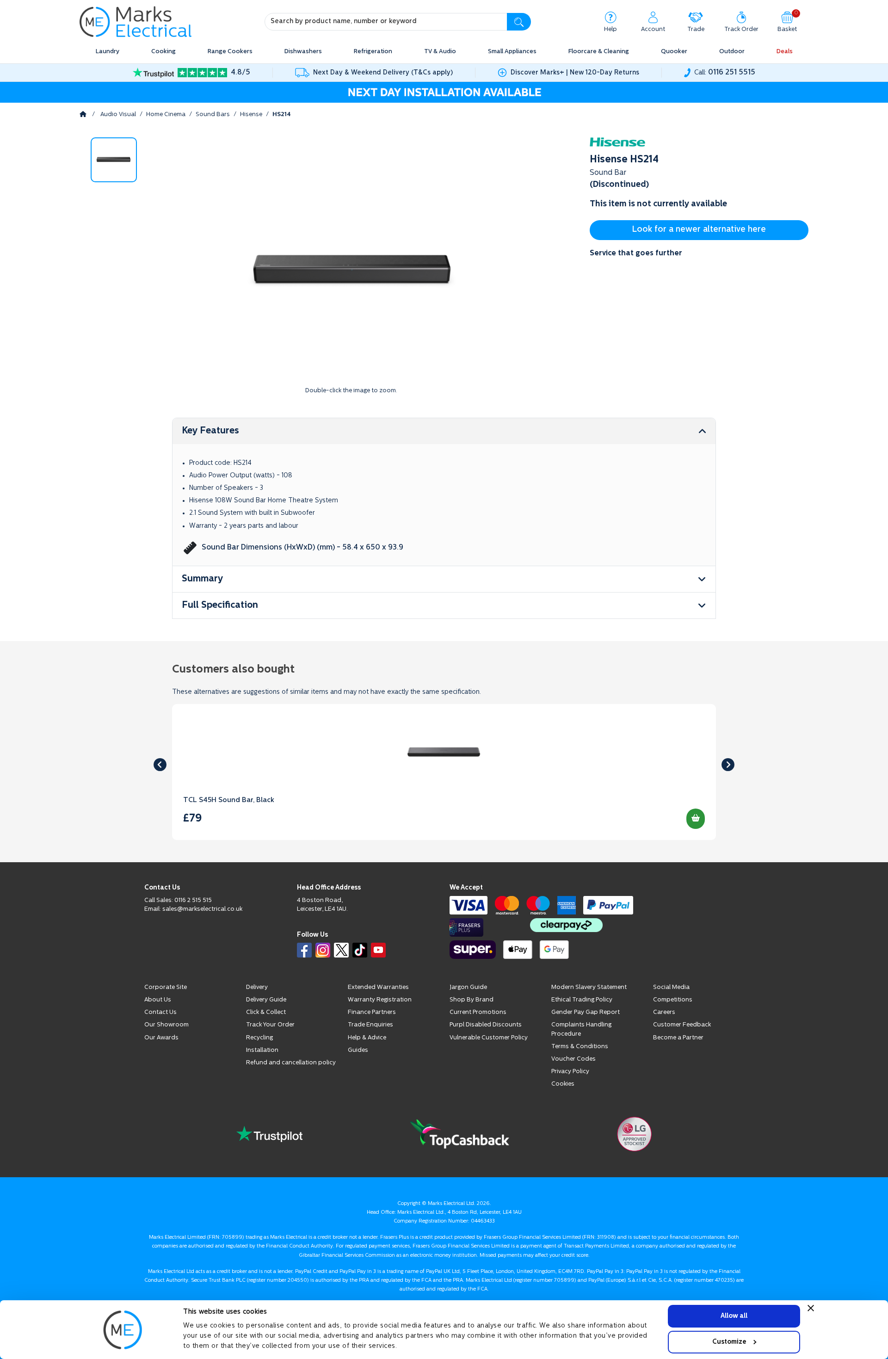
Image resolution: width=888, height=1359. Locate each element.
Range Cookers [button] (230, 52)
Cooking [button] (163, 52)
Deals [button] (785, 52)
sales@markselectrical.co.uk (202, 909)
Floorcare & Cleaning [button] (598, 52)
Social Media (671, 987)
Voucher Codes (573, 1059)
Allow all (734, 1315)
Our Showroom (166, 1025)
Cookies (562, 1084)
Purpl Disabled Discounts (486, 1025)
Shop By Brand (471, 1000)
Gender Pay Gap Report (585, 1012)
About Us (157, 1000)
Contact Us (160, 1012)
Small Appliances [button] (512, 52)
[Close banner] (811, 1308)
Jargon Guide (468, 987)
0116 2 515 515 (193, 900)
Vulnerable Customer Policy (489, 1038)
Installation (262, 1050)
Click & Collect (266, 1012)
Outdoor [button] (732, 52)
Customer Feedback (682, 1025)
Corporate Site (165, 987)
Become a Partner (678, 1038)
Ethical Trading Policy (581, 1000)
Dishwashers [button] (303, 52)
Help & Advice (367, 1038)
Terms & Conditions (579, 1047)
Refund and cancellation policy (291, 1063)
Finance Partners (372, 1012)
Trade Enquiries (370, 1025)
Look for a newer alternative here (699, 230)
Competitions (672, 1000)
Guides (358, 1050)
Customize (729, 1341)
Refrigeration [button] (373, 52)
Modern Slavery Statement (589, 987)
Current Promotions (478, 1012)
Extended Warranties (378, 987)
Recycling (259, 1038)
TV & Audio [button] (440, 52)
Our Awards (161, 1038)
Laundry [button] (107, 52)
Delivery (257, 987)
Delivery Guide (266, 1000)
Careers (664, 1012)
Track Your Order (270, 1025)
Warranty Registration (380, 1000)
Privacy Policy (570, 1072)
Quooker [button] (674, 52)
